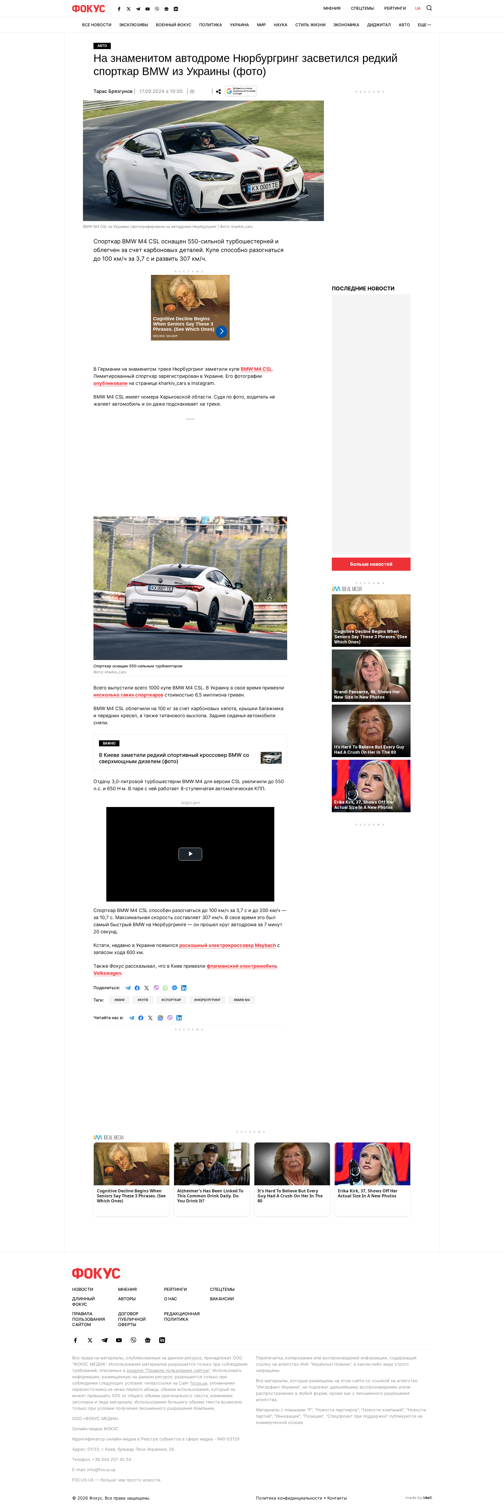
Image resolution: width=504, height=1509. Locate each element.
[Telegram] (138, 8)
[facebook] (75, 1340)
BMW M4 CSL (256, 369)
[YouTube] (147, 8)
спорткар (172, 1000)
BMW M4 (243, 1000)
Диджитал (379, 24)
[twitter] (90, 1340)
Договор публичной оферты (132, 1319)
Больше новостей (371, 564)
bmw (121, 1000)
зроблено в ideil (419, 1498)
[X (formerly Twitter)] (128, 8)
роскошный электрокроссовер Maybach (227, 945)
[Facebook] (119, 8)
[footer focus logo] (96, 1273)
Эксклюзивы (133, 24)
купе (144, 1000)
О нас (170, 1298)
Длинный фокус (83, 1301)
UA (418, 8)
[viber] (133, 1340)
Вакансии (222, 1298)
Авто (404, 24)
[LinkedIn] (176, 8)
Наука (280, 24)
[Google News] (166, 8)
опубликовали (110, 383)
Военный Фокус (173, 24)
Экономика (346, 24)
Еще (422, 24)
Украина (239, 24)
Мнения (331, 8)
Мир (261, 24)
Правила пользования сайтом (88, 1319)
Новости (82, 1289)
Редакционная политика (182, 1316)
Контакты (337, 1498)
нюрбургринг (208, 1000)
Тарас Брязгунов (113, 91)
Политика (210, 24)
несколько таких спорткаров (128, 695)
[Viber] (157, 8)
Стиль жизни (310, 24)
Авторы (127, 1298)
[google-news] (148, 1340)
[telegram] (104, 1340)
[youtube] (119, 1340)
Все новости (96, 24)
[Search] (429, 7)
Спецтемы (362, 8)
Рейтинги (395, 8)
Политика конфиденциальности (289, 1498)
